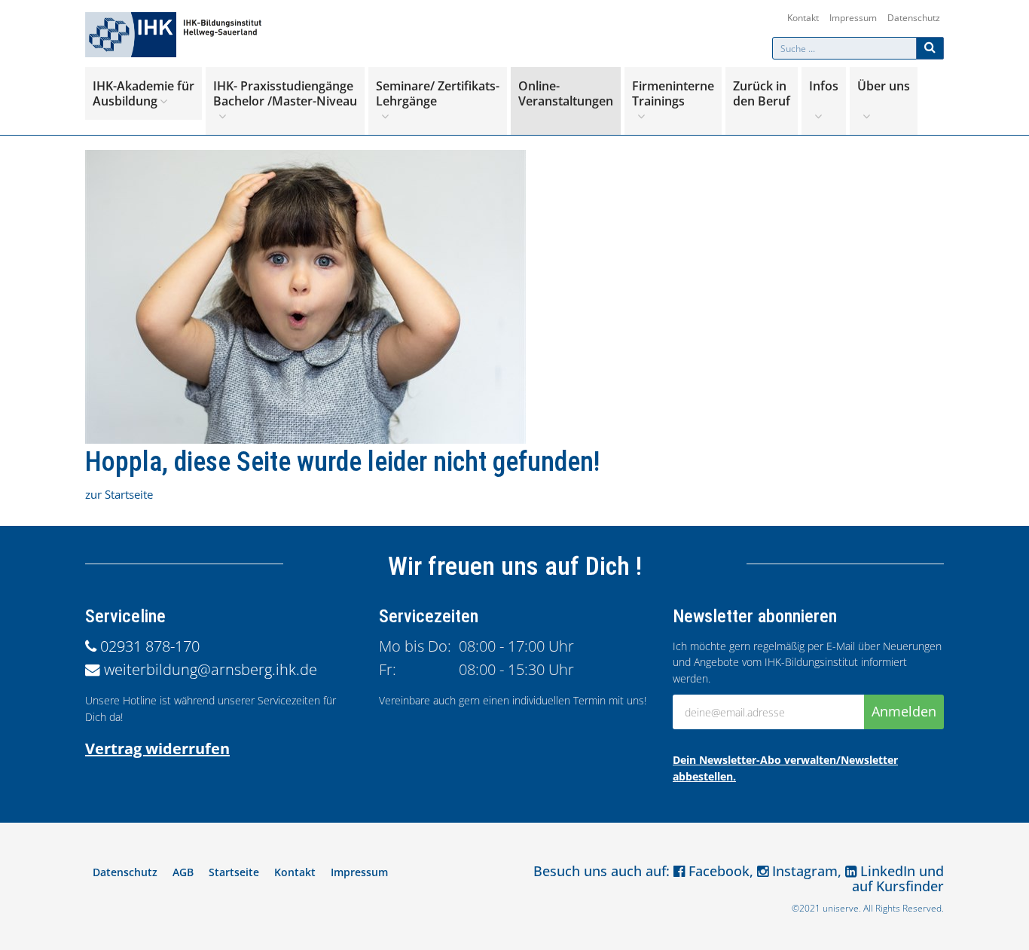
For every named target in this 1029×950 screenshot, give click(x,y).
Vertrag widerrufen (157, 748)
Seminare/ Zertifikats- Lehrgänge (437, 93)
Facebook (717, 871)
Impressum (853, 17)
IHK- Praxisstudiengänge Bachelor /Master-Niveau (285, 93)
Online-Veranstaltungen (565, 93)
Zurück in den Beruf (761, 93)
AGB (183, 872)
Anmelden (904, 711)
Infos (823, 86)
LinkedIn (885, 871)
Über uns (883, 86)
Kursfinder (910, 886)
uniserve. (842, 908)
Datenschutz (913, 17)
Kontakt (803, 17)
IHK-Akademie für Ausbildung (143, 93)
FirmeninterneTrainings (673, 93)
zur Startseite (119, 494)
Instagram (803, 871)
